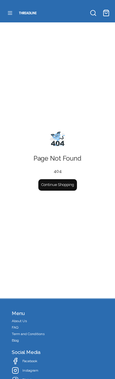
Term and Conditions (28, 334)
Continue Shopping (57, 184)
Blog (15, 340)
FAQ (15, 327)
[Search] (93, 13)
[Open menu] (10, 13)
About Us (19, 321)
